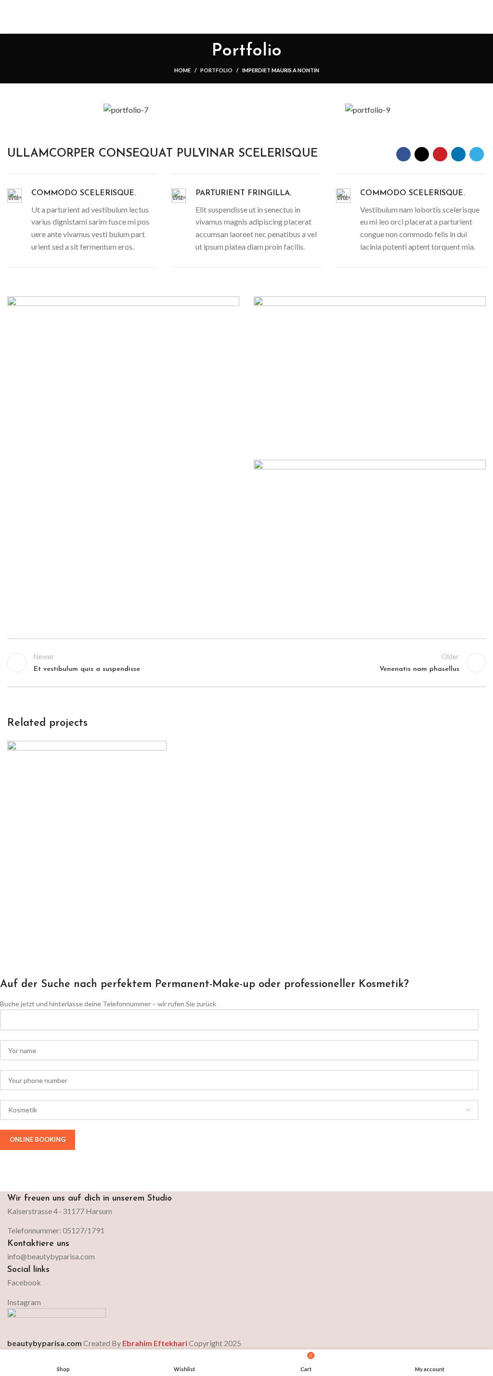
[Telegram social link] (476, 154)
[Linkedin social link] (458, 154)
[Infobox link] (82, 220)
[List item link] (246, 1256)
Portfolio (216, 70)
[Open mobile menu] (482, 17)
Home (182, 70)
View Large (158, 749)
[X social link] (422, 154)
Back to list (246, 662)
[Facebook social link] (403, 154)
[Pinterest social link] (440, 154)
